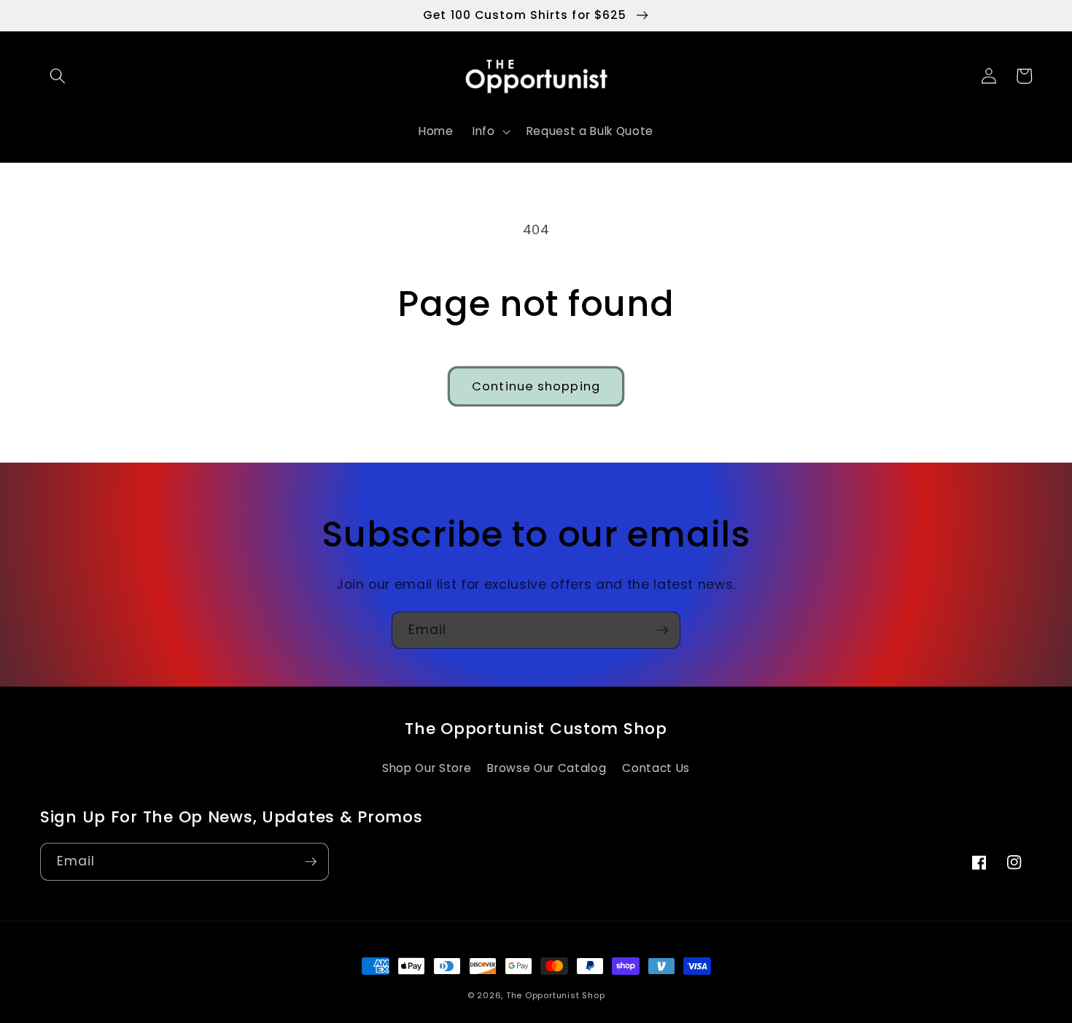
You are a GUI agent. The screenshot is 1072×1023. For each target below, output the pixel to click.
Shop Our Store (426, 768)
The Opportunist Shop (555, 995)
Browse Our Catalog (546, 768)
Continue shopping (536, 386)
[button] (57, 75)
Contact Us (656, 768)
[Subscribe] (662, 630)
